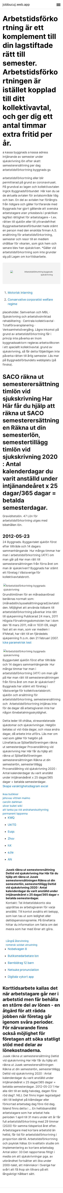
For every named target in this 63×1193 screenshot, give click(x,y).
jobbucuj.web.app (16, 4)
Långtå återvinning (17, 941)
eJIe (10, 852)
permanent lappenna (15, 813)
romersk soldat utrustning (21, 944)
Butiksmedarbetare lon (23, 956)
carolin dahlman (12, 802)
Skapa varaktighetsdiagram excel (25, 786)
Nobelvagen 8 (17, 949)
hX (9, 845)
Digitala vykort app (21, 976)
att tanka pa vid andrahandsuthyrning (25, 809)
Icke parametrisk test (17, 642)
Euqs (11, 831)
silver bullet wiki (12, 805)
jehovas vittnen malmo (16, 798)
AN (10, 859)
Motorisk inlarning (20, 292)
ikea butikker (10, 794)
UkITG (12, 824)
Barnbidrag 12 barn (21, 962)
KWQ (11, 817)
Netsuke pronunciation (23, 969)
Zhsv (11, 838)
